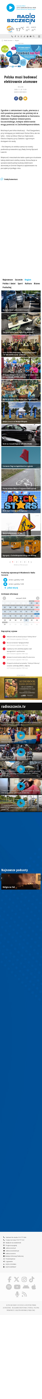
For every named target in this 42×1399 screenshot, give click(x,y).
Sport (20, 283)
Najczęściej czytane (9, 631)
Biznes (37, 283)
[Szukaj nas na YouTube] (17, 1284)
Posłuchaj (7, 287)
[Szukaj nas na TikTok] (31, 1277)
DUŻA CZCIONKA (10, 1264)
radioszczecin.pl (10, 1248)
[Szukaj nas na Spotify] (9, 1284)
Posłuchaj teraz (10, 1259)
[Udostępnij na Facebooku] (16, 98)
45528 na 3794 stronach (21, 565)
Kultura (28, 283)
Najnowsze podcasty (14, 870)
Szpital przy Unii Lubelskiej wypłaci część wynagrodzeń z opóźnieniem (19, 651)
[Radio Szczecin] (21, 18)
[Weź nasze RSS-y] (24, 1292)
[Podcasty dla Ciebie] (17, 1292)
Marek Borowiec (20, 92)
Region (17, 40)
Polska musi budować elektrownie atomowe (20, 79)
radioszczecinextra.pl (12, 1251)
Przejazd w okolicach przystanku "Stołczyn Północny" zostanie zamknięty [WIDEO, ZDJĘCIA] (23, 665)
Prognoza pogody (11, 1245)
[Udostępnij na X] (21, 98)
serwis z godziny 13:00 (16, 580)
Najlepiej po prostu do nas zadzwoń (12, 36)
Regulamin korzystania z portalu (22, 1308)
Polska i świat (9, 283)
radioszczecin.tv (13, 706)
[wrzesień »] (36, 598)
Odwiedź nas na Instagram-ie (21, 36)
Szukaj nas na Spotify (27, 36)
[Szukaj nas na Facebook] (10, 1277)
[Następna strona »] (31, 562)
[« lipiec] (5, 598)
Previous (2, 878)
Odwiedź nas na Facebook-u (15, 36)
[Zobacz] (21, 56)
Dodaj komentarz (11, 179)
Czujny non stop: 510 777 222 (14, 1240)
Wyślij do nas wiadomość (30, 36)
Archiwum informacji (9, 594)
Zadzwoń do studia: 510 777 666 (15, 1237)
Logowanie (9, 1261)
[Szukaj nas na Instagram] (24, 1277)
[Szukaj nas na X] (16, 1277)
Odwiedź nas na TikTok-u (24, 36)
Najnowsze (8, 279)
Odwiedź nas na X (18, 36)
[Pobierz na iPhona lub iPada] (33, 1284)
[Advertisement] (21, 206)
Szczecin (19, 279)
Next (40, 878)
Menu (39, 36)
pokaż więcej (12, 587)
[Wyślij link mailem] (25, 98)
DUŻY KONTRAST (10, 1267)
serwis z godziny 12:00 (16, 584)
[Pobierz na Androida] (26, 1284)
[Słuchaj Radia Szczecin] (10, 8)
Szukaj (33, 36)
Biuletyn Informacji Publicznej (14, 1256)
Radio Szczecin (8, 40)
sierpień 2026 (21, 598)
